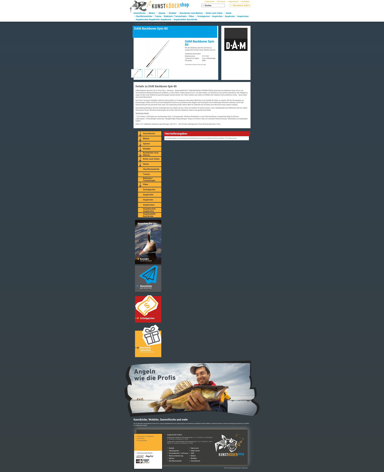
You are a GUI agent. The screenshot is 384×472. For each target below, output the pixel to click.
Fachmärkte (141, 438)
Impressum (195, 448)
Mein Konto (210, 1)
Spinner (171, 458)
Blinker (193, 456)
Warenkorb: (240, 5)
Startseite (149, 23)
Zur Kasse (222, 1)
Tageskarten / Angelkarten (145, 436)
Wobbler (194, 458)
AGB (192, 453)
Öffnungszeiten (142, 440)
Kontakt (171, 448)
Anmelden (246, 1)
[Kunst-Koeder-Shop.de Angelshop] (163, 7)
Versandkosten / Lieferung (178, 453)
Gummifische (195, 461)
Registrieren (233, 1)
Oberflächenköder (175, 461)
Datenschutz (195, 451)
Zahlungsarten (174, 451)
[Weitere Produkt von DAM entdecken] (236, 39)
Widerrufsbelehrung (176, 456)
